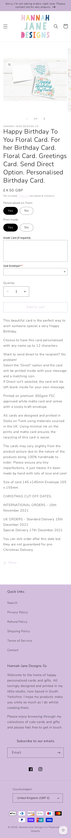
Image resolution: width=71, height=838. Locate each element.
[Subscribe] (59, 753)
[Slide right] (44, 119)
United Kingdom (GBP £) (33, 798)
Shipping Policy (18, 631)
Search (12, 603)
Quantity (9, 283)
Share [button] (12, 562)
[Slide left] (27, 119)
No (26, 211)
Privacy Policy (17, 612)
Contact (13, 650)
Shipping (24, 195)
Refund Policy (17, 622)
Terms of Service (19, 641)
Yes (10, 211)
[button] (5, 26)
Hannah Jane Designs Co (33, 827)
